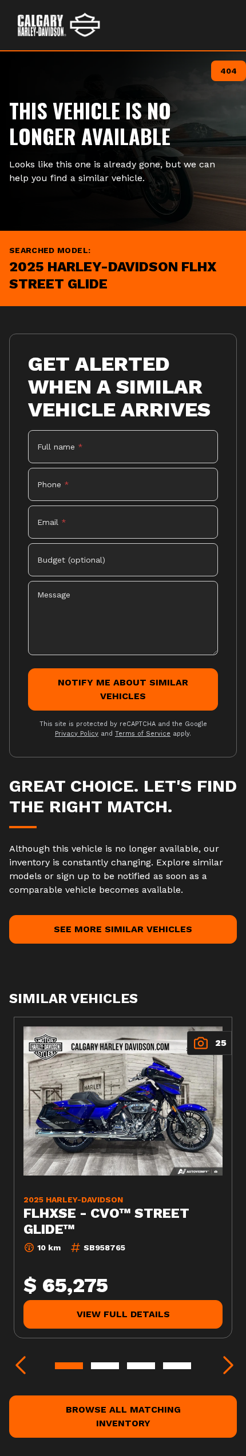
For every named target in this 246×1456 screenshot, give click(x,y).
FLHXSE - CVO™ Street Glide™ (106, 1221)
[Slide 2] (105, 1365)
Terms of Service (142, 733)
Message (53, 594)
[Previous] (20, 1365)
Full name (60, 446)
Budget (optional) (71, 559)
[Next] (225, 1365)
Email (51, 522)
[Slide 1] (69, 1365)
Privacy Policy (76, 733)
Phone (53, 484)
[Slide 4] (177, 1365)
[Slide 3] (141, 1365)
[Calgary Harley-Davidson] (59, 25)
